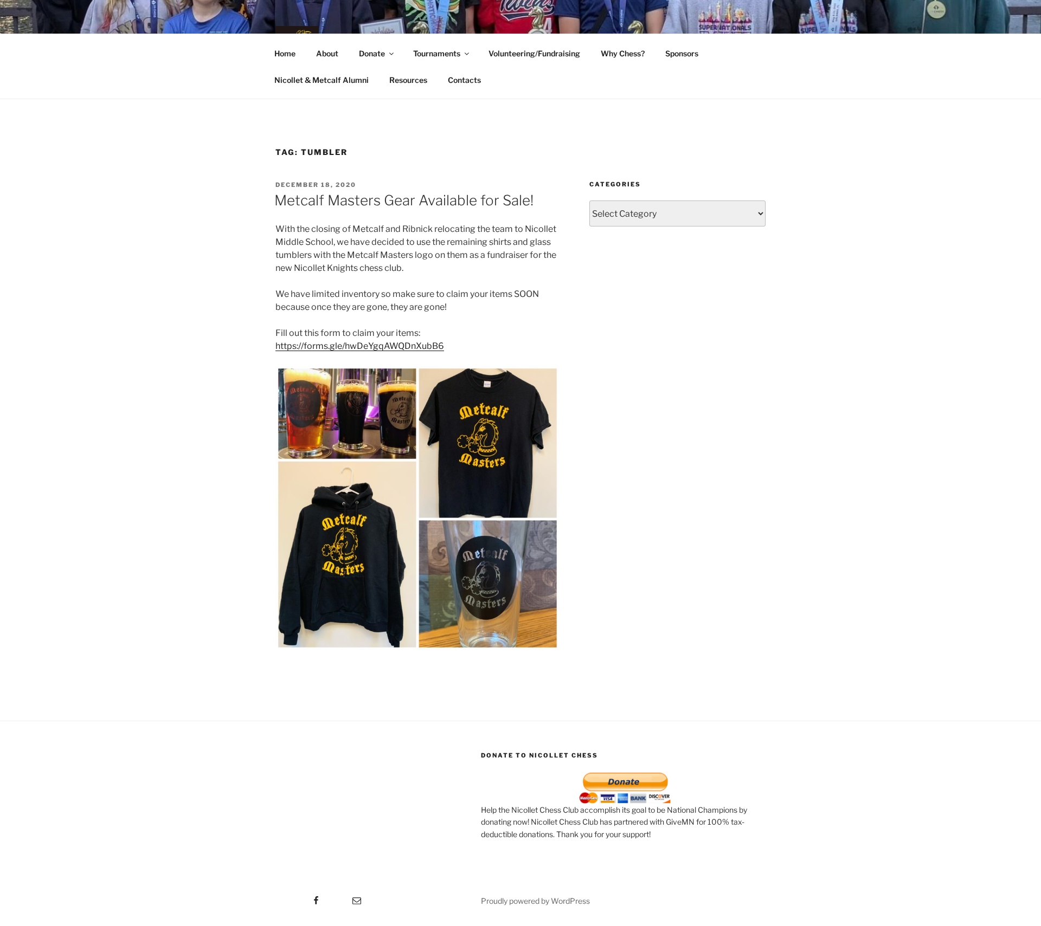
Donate (372, 53)
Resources (408, 80)
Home (284, 53)
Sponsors (681, 53)
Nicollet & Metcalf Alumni (321, 80)
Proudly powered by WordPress (535, 900)
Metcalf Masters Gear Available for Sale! (404, 200)
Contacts (464, 80)
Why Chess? (623, 53)
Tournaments (436, 53)
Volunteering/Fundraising (534, 53)
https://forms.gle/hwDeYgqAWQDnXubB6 (359, 346)
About (327, 53)
